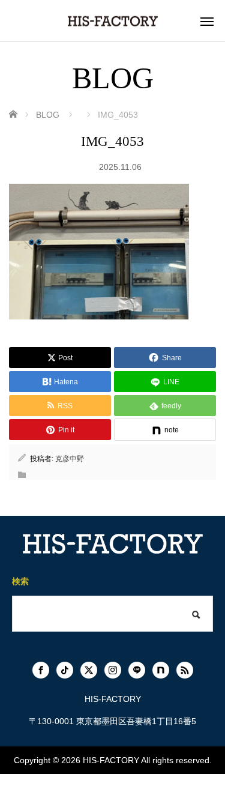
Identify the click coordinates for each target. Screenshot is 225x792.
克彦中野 (69, 459)
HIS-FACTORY (111, 760)
